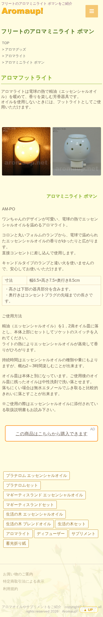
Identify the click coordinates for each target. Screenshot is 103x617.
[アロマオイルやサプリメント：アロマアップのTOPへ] (22, 13)
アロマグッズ (15, 49)
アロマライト (15, 56)
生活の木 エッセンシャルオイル (34, 514)
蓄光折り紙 (16, 543)
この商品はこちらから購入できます (52, 433)
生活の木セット (72, 524)
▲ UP (88, 610)
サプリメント (84, 533)
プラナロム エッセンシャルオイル (36, 475)
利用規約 (10, 589)
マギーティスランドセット (30, 505)
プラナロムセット (22, 485)
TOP (5, 43)
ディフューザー (51, 533)
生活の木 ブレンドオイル (28, 524)
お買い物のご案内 (18, 574)
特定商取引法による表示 (23, 581)
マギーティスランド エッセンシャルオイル (44, 495)
